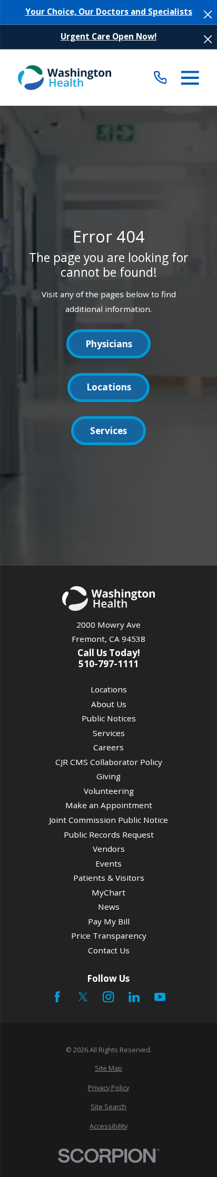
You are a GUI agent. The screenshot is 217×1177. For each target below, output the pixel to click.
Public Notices (109, 718)
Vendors (109, 848)
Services (108, 431)
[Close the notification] (208, 14)
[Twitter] (82, 996)
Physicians (108, 344)
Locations (108, 387)
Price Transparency (108, 935)
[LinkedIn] (134, 996)
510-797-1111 (108, 663)
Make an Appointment (108, 805)
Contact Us (109, 950)
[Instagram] (108, 996)
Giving (108, 776)
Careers (108, 747)
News (109, 906)
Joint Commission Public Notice (108, 819)
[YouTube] (159, 996)
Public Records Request (109, 834)
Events (108, 863)
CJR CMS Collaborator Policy (108, 762)
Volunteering (109, 791)
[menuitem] (108, 1068)
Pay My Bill (109, 921)
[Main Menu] (190, 78)
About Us (108, 704)
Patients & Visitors (108, 877)
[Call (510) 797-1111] (160, 78)
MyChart (108, 892)
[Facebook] (57, 996)
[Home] (64, 77)
